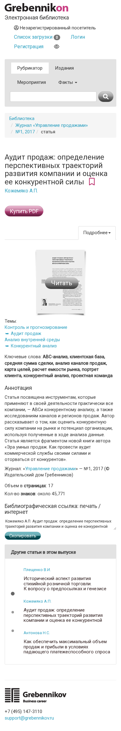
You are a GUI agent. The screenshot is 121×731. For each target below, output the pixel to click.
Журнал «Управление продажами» (52, 125)
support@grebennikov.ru (29, 718)
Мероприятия (31, 82)
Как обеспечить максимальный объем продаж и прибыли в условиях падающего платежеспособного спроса (67, 647)
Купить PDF (24, 211)
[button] (13, 593)
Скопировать (22, 535)
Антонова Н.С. (37, 632)
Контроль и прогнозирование (36, 327)
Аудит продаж (26, 333)
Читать (61, 283)
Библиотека (21, 118)
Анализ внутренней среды (32, 339)
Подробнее (95, 232)
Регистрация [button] (28, 46)
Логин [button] (78, 37)
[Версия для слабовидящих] (56, 46)
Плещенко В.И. (37, 569)
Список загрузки (36, 37)
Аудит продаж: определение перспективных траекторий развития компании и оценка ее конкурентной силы (63, 618)
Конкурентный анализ (34, 345)
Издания (64, 68)
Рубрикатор (30, 68)
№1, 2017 (25, 132)
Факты (66, 82)
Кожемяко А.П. (21, 191)
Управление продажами (50, 468)
